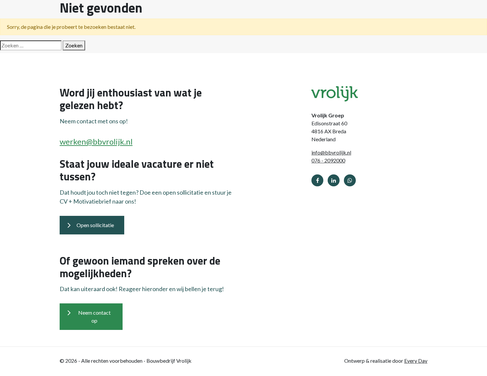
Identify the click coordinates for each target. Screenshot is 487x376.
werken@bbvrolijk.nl (96, 141)
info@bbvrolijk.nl (331, 152)
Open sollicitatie (95, 225)
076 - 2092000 (328, 160)
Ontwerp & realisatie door (385, 360)
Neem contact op (94, 316)
